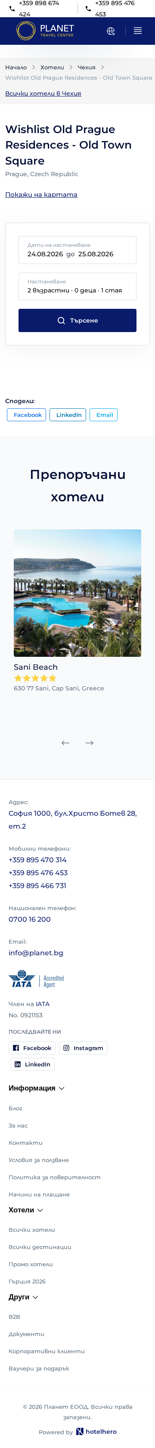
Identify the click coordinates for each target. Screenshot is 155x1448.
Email (104, 414)
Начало (16, 67)
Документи (26, 1333)
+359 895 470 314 (38, 860)
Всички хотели (32, 1229)
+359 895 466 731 (37, 886)
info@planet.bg (36, 953)
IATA (43, 1004)
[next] (89, 743)
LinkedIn (69, 414)
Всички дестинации (40, 1246)
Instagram (88, 1047)
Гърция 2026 (27, 1281)
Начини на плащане (39, 1194)
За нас (18, 1125)
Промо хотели (31, 1264)
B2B (14, 1316)
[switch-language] (110, 31)
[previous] (65, 743)
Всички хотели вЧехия (43, 93)
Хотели (52, 67)
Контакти (26, 1142)
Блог (15, 1108)
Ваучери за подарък (39, 1368)
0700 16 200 (30, 919)
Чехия (87, 67)
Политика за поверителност (55, 1177)
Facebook (28, 414)
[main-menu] (137, 30)
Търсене (84, 320)
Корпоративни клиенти (47, 1351)
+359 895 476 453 (38, 873)
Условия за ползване (39, 1159)
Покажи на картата (41, 194)
